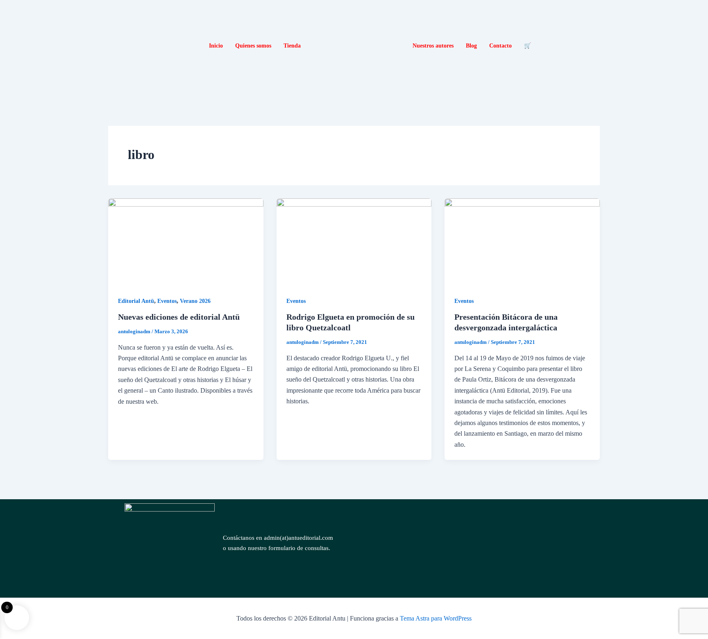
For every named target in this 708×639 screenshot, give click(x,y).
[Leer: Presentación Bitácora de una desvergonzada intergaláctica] (522, 241)
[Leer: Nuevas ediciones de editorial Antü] (185, 241)
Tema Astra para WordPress (436, 618)
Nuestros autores (433, 46)
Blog (471, 46)
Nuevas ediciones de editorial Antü (179, 316)
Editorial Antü (136, 301)
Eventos (167, 301)
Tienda (292, 46)
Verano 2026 (195, 301)
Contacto (500, 46)
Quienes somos (253, 46)
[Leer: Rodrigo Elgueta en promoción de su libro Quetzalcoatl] (354, 241)
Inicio (216, 46)
